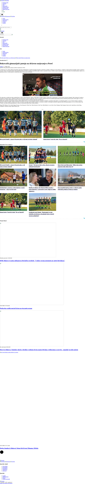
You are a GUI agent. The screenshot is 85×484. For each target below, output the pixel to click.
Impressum (4, 20)
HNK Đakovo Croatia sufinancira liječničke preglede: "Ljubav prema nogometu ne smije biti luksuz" (32, 260)
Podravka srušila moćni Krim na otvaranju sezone (16, 308)
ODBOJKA (4, 469)
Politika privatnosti (6, 479)
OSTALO (4, 470)
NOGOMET (5, 466)
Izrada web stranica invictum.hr (6, 483)
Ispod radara (4, 6)
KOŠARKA (4, 468)
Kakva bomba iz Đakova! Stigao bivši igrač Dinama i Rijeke (19, 448)
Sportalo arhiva (5, 19)
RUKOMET (5, 467)
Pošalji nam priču (5, 9)
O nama (4, 21)
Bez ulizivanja (5, 8)
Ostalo (3, 18)
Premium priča (5, 2)
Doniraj (3, 477)
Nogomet (4, 3)
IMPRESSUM (5, 476)
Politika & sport (5, 7)
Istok (3, 4)
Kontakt (4, 23)
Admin (1, 66)
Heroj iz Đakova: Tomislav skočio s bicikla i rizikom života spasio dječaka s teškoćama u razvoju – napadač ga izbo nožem (39, 350)
